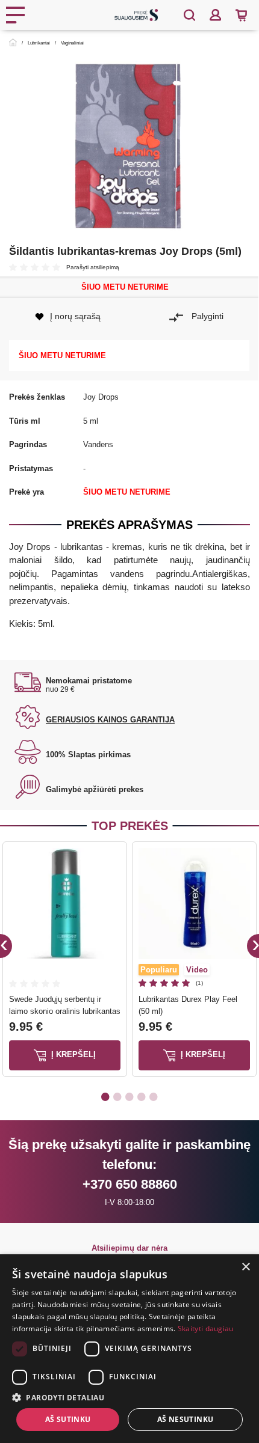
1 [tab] (105, 1096)
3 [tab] (129, 1096)
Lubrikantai (39, 43)
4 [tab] (142, 1096)
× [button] (245, 1267)
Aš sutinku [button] (68, 1419)
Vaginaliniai (72, 43)
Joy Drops (101, 396)
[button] (129, 1397)
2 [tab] (117, 1096)
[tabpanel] (65, 961)
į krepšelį (72, 1055)
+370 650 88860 (130, 1184)
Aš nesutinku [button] (185, 1419)
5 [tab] (154, 1096)
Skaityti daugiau (206, 1328)
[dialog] (129, 1348)
